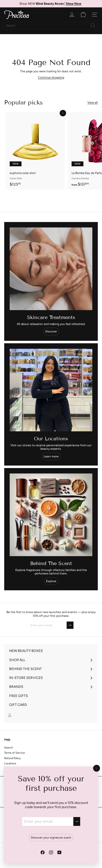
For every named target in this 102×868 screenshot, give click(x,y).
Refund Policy (12, 758)
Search (8, 747)
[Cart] (83, 14)
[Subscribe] (76, 821)
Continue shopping (51, 77)
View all (92, 102)
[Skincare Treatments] (51, 268)
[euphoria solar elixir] (35, 151)
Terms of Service (14, 752)
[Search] (93, 25)
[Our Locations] (51, 390)
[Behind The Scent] (51, 514)
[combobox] (51, 25)
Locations (10, 763)
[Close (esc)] (96, 768)
